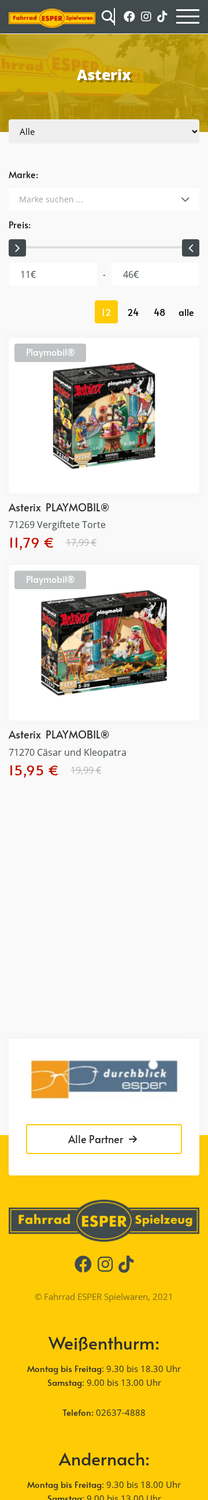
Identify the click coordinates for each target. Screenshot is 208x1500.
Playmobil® (50, 351)
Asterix (25, 507)
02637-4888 (121, 1412)
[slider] (17, 248)
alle (186, 312)
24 (133, 312)
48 (159, 312)
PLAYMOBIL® (77, 507)
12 (106, 312)
